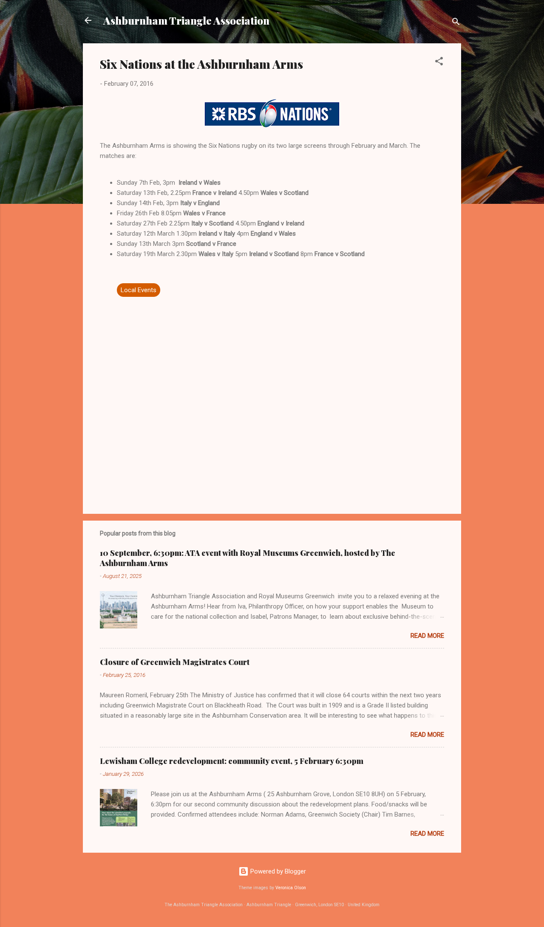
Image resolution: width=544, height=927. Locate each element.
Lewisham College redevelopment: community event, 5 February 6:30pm (231, 761)
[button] (439, 62)
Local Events (138, 290)
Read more (427, 636)
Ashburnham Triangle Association (186, 20)
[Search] (456, 23)
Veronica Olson (290, 887)
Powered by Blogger (277, 871)
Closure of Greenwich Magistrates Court (174, 662)
